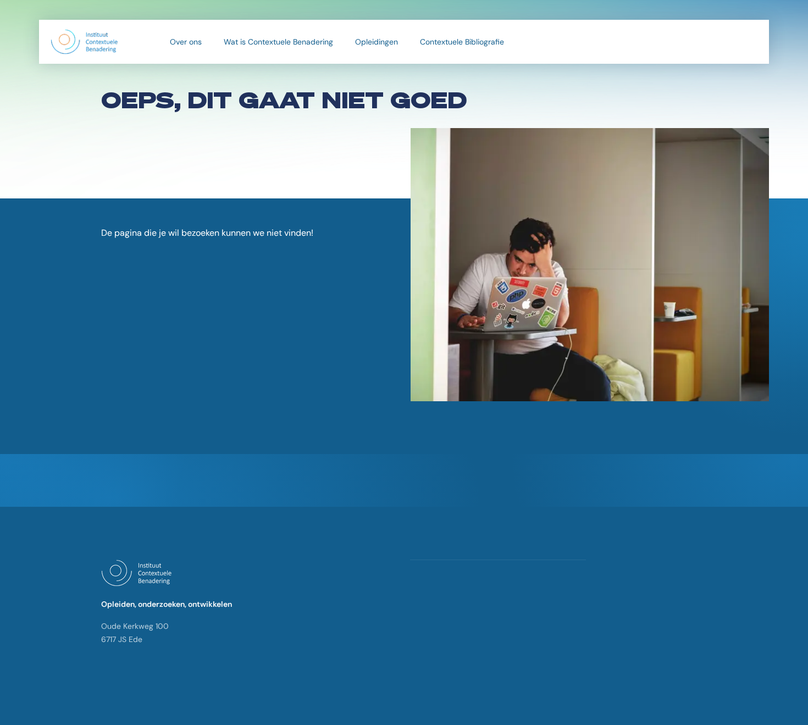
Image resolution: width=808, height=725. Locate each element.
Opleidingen (376, 42)
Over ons (186, 42)
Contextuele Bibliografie (462, 42)
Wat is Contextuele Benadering (278, 42)
